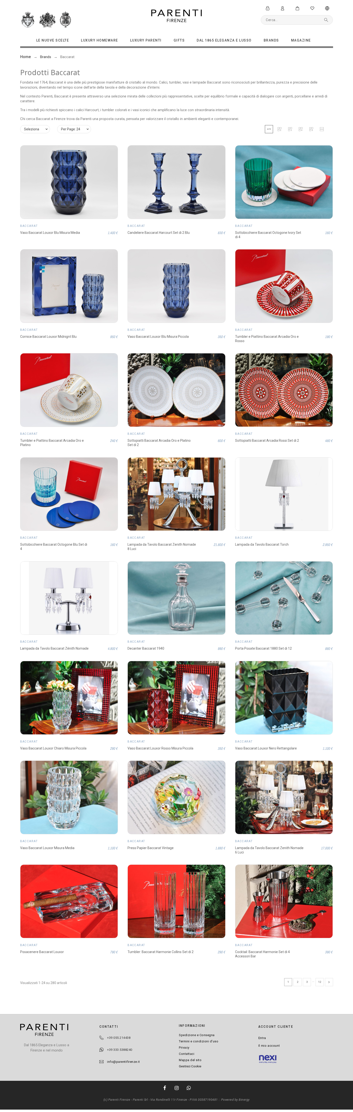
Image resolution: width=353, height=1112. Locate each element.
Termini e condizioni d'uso (198, 1041)
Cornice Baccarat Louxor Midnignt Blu (48, 336)
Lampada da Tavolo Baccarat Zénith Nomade (54, 648)
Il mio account (269, 1045)
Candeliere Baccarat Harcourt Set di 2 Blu (159, 233)
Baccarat (29, 226)
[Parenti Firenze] (44, 1030)
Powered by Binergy (235, 1099)
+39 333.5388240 (119, 1050)
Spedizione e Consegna (197, 1035)
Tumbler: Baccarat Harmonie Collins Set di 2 (161, 952)
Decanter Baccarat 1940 (146, 648)
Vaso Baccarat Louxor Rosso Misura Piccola (160, 748)
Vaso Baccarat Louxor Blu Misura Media (50, 233)
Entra (262, 1038)
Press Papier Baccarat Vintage (151, 848)
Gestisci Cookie (190, 1066)
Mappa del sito (190, 1060)
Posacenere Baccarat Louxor (42, 952)
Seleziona (31, 129)
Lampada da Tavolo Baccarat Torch (262, 544)
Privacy (184, 1047)
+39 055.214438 (118, 1037)
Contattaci (186, 1054)
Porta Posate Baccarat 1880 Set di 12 (263, 648)
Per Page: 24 (70, 129)
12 (319, 982)
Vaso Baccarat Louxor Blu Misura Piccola (158, 336)
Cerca (327, 20)
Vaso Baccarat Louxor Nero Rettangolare (266, 748)
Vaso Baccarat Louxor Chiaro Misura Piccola (53, 748)
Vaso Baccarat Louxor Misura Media (47, 848)
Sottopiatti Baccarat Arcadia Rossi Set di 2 (267, 440)
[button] (269, 129)
